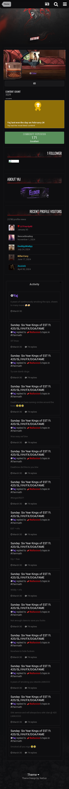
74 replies (32, 347)
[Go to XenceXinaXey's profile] (11, 237)
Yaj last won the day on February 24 (25, 122)
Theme (32, 774)
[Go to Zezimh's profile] (11, 267)
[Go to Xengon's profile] (14, 161)
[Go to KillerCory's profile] (11, 257)
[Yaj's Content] (34, 83)
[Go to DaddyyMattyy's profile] (11, 247)
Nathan (43, 778)
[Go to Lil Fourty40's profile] (11, 228)
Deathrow (34, 38)
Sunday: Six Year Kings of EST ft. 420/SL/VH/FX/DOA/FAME (31, 326)
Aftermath (16, 335)
